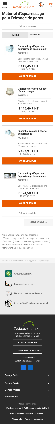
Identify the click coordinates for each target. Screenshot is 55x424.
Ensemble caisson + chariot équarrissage (32, 132)
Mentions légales (13, 408)
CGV (12, 413)
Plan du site (17, 419)
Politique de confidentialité (35, 408)
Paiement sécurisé (25, 413)
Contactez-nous (27, 342)
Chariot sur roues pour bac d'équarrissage (32, 90)
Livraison (39, 413)
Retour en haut (39, 222)
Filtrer (15, 35)
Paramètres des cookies (34, 419)
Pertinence (35, 35)
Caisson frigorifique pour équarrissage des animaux (32, 47)
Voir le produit (27, 76)
